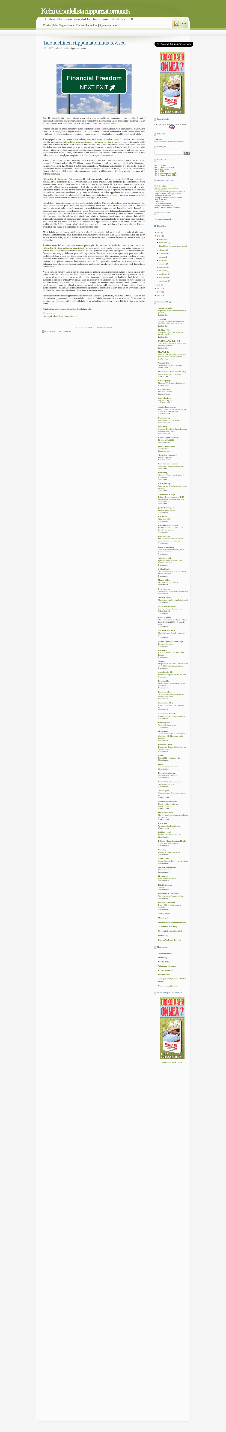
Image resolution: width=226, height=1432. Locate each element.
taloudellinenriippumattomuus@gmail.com (169, 141)
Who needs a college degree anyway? (171, 466)
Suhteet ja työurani (165, 458)
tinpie (160, 764)
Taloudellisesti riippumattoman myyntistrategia (65, 248)
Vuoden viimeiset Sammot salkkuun (171, 896)
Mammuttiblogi (164, 580)
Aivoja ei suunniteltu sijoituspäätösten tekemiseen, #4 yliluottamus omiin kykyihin (172, 736)
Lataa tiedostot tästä (163, 219)
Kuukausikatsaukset (86, 25)
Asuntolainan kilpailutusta (167, 775)
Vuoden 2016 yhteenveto (167, 725)
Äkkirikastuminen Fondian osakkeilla (171, 716)
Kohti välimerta (164, 389)
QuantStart (162, 427)
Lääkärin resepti (164, 832)
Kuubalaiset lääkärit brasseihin (169, 852)
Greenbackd (163, 650)
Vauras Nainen (164, 858)
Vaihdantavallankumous (167, 802)
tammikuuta (163, 281)
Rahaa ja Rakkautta (166, 547)
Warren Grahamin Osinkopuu (170, 782)
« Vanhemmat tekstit (84, 327)
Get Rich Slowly (164, 536)
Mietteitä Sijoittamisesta (167, 867)
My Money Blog (164, 330)
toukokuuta (163, 267)
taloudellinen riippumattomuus (65, 316)
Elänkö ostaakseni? (165, 745)
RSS (184, 23)
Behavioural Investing (166, 902)
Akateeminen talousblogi (167, 927)
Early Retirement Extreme (168, 464)
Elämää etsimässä (165, 885)
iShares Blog (163, 935)
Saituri (160, 755)
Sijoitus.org (162, 958)
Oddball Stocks (164, 569)
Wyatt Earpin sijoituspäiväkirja (170, 642)
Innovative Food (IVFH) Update (169, 374)
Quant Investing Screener (168, 986)
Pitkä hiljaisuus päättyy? (167, 510)
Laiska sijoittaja (164, 381)
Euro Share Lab (164, 589)
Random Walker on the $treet (169, 940)
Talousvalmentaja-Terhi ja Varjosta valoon (173, 861)
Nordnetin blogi (164, 418)
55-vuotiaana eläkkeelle (167, 714)
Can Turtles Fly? (164, 484)
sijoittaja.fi (162, 319)
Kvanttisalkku (163, 681)
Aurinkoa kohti (163, 449)
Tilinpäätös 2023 (164, 519)
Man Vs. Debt (163, 352)
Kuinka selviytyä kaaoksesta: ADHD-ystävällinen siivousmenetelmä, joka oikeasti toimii (171, 499)
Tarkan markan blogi (166, 495)
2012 (159, 285)
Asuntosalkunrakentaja (167, 407)
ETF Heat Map (164, 962)
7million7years (163, 791)
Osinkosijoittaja (164, 723)
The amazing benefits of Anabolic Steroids (173, 600)
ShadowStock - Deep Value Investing (172, 372)
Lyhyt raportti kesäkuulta (167, 879)
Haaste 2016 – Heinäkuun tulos (169, 758)
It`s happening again (165, 644)
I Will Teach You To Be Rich (169, 341)
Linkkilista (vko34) (165, 870)
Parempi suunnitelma (166, 446)
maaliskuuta (163, 274)
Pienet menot (163, 876)
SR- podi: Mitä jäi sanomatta (168, 583)
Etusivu (47, 25)
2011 (159, 289)
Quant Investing (164, 617)
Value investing (164, 913)
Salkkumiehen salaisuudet (168, 894)
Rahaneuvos (163, 516)
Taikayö (161, 887)
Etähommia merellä (165, 392)
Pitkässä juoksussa (165, 813)
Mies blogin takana (63, 25)
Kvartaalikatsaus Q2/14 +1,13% (169, 835)
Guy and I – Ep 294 (165, 401)
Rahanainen (163, 823)
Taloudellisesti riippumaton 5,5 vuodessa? (62, 179)
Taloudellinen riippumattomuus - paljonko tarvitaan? (88, 142)
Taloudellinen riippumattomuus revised (84, 43)
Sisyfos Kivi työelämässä (167, 455)
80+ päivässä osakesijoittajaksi (170, 931)
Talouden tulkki (164, 558)
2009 (159, 295)
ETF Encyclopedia (165, 970)
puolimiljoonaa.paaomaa (167, 508)
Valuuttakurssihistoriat (167, 966)
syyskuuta (162, 253)
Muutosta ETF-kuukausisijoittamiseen (171, 383)
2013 (159, 236)
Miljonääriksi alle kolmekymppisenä (172, 922)
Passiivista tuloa (164, 692)
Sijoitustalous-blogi (165, 703)
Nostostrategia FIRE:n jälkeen (169, 420)
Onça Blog (162, 850)
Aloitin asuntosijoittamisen (168, 843)
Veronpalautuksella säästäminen (169, 826)
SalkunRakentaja (165, 308)
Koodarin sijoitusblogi (167, 773)
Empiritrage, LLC (165, 473)
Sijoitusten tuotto (108, 25)
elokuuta (162, 257)
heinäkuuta (163, 260)
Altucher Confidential (166, 631)
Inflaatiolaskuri (164, 975)
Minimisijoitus (163, 918)
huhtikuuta (163, 271)
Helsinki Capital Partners (168, 525)
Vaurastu (161, 661)
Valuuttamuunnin (165, 953)
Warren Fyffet (163, 363)
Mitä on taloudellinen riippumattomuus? (121, 203)
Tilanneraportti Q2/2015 (166, 784)
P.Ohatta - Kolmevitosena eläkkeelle (172, 841)
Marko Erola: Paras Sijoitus (172, 1062)
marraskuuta (163, 243)
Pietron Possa (163, 731)
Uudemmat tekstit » (104, 327)
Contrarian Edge (164, 398)
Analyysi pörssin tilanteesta (168, 767)
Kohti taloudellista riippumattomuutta (85, 11)
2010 (159, 292)
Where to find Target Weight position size (173, 591)
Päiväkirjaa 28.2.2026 (166, 440)
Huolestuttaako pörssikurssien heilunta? (172, 675)
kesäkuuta (162, 264)
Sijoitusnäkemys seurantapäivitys (170, 365)
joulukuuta (163, 239)
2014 (159, 233)
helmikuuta (163, 278)
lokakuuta (162, 250)
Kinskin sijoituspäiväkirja (168, 437)
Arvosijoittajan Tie (165, 672)
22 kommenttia (49, 313)
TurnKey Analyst (164, 598)
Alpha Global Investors (167, 606)
